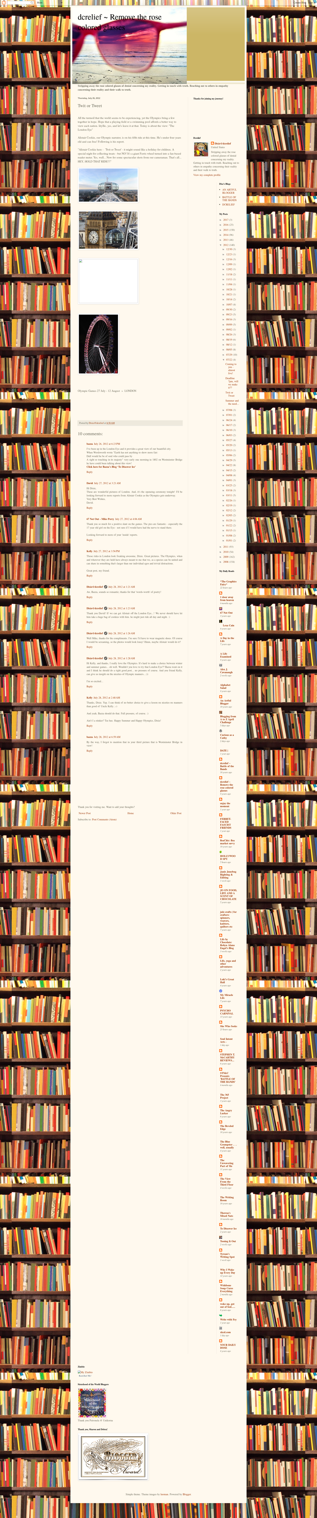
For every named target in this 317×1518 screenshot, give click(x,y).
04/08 (229, 475)
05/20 (229, 445)
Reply (90, 472)
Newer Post (85, 813)
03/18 (229, 490)
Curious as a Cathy (227, 736)
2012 (226, 245)
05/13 (229, 450)
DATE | (224, 750)
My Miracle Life (226, 996)
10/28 (229, 289)
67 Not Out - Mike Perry (100, 519)
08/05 (229, 349)
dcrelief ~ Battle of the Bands (227, 766)
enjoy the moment (225, 804)
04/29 (229, 460)
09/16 (229, 319)
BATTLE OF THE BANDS (229, 198)
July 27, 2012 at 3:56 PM (107, 551)
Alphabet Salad (225, 686)
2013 (226, 239)
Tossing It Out (228, 1241)
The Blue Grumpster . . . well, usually (228, 1144)
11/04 (229, 284)
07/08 (229, 410)
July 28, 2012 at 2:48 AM (107, 697)
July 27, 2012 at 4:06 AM (128, 519)
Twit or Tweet (229, 394)
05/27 (229, 440)
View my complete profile (207, 175)
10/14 (229, 299)
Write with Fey (228, 1319)
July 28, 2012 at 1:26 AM (121, 633)
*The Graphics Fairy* (228, 582)
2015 (226, 230)
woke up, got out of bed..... (227, 1305)
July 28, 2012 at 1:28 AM (121, 658)
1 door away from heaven (227, 598)
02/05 (229, 515)
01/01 (229, 540)
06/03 (229, 435)
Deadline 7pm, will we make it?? (231, 382)
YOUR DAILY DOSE (228, 1346)
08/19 (229, 339)
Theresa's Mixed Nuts (226, 1214)
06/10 (229, 430)
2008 (226, 561)
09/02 (229, 329)
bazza (90, 444)
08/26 (229, 334)
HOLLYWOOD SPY (228, 857)
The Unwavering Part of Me (226, 1163)
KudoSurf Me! (85, 1375)
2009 (226, 556)
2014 (226, 235)
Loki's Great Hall (227, 980)
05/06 (229, 455)
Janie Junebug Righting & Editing (228, 874)
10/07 (229, 304)
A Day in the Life (227, 639)
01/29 (229, 520)
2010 (226, 552)
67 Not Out (226, 613)
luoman (164, 1494)
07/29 (229, 354)
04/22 (229, 465)
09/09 (229, 324)
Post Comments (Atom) (104, 819)
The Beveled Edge (227, 1127)
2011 (226, 546)
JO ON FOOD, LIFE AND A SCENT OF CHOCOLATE (228, 894)
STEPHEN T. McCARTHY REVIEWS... (227, 1057)
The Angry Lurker (226, 1111)
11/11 (229, 279)
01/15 (229, 530)
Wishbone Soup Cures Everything (226, 1288)
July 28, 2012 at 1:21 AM (121, 586)
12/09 (229, 264)
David (90, 483)
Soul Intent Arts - (226, 1040)
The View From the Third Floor (226, 1181)
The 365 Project (224, 1096)
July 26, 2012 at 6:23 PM (107, 443)
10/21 (229, 294)
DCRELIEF (228, 204)
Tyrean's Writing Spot (227, 1255)
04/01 (229, 480)
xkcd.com (225, 1332)
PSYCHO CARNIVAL (226, 1012)
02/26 (229, 500)
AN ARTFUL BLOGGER (229, 191)
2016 (226, 224)
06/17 (229, 425)
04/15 (229, 470)
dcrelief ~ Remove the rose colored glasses (120, 21)
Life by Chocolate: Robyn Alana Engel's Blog (227, 943)
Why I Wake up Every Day (227, 1271)
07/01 (229, 415)
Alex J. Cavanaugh (226, 670)
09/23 (229, 314)
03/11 (229, 495)
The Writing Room (227, 1198)
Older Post (175, 813)
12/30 (229, 249)
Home (130, 813)
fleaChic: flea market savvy (227, 841)
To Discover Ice (228, 1228)
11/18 (229, 274)
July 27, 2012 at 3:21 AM (107, 483)
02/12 (229, 510)
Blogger (187, 1494)
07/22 (229, 359)
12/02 (229, 269)
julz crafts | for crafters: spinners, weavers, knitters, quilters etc (228, 919)
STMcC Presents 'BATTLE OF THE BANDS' (228, 1077)
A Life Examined (225, 655)
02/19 (229, 505)
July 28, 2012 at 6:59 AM (107, 737)
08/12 (229, 344)
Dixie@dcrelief (95, 587)
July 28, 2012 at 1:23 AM (121, 608)
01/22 (229, 525)
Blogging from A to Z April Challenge (228, 719)
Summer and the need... (232, 402)
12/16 (229, 259)
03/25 (229, 485)
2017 (226, 219)
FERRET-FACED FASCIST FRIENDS (225, 823)
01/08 (229, 535)
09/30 (229, 309)
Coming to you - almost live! (230, 368)
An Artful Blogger (225, 702)
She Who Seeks (228, 1026)
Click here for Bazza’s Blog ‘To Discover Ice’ (111, 467)
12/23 (229, 254)
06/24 (229, 420)
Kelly (89, 551)
